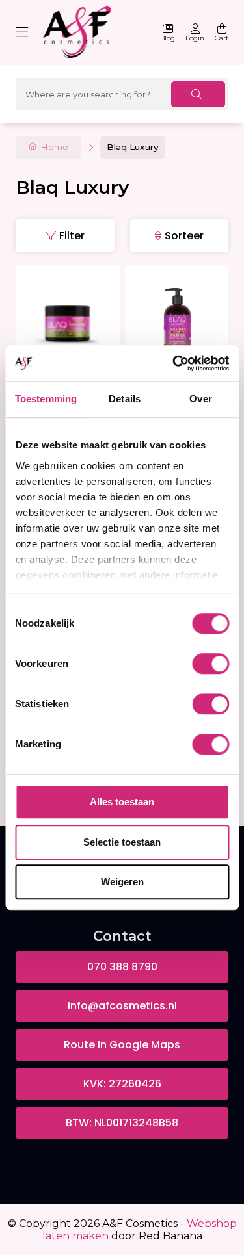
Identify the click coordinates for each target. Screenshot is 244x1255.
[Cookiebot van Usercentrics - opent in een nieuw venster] (173, 363)
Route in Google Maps (122, 1044)
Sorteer (184, 235)
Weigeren (122, 881)
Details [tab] (125, 398)
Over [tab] (200, 398)
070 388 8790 (122, 966)
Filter (72, 235)
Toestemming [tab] (46, 398)
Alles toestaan (122, 801)
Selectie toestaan (122, 841)
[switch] (210, 663)
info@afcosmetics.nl (122, 1005)
